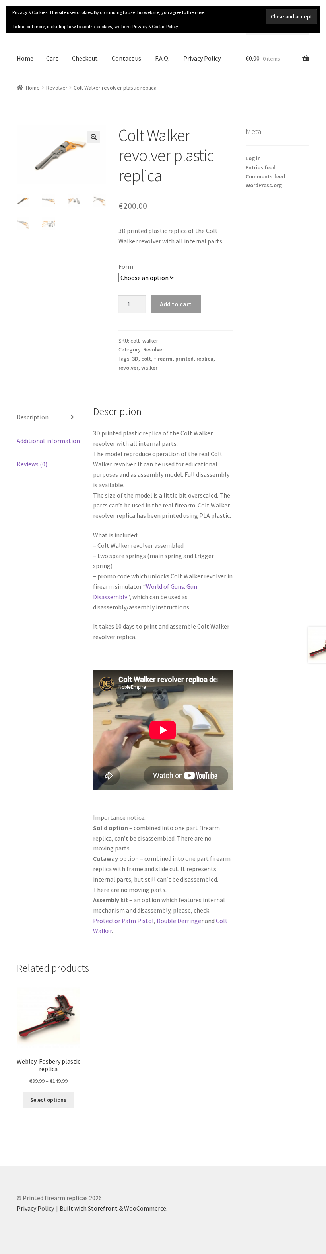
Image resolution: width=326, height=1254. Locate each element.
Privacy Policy (202, 58)
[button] (93, 137)
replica (204, 358)
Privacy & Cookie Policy (155, 26)
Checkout (85, 58)
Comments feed (265, 176)
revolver (128, 367)
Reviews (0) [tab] (32, 464)
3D (135, 358)
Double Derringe (179, 921)
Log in (253, 158)
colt (146, 358)
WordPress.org (264, 185)
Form (125, 266)
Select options (48, 1099)
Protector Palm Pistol (123, 921)
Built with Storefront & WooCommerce (113, 1208)
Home (25, 58)
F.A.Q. (162, 58)
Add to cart (176, 304)
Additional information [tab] (48, 441)
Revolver (57, 87)
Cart (52, 58)
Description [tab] (33, 417)
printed (184, 358)
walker (149, 367)
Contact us (126, 58)
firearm (163, 358)
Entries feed (261, 167)
